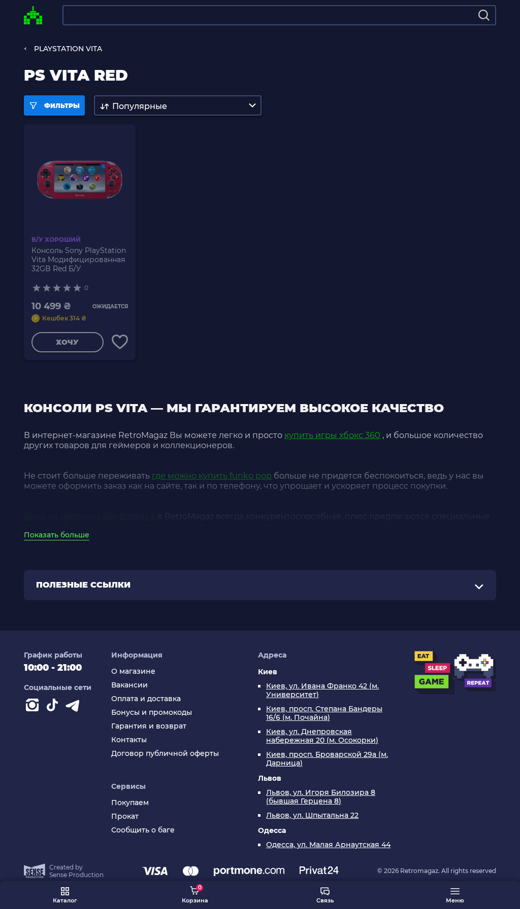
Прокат (125, 816)
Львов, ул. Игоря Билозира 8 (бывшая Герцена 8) (320, 797)
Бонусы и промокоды (151, 712)
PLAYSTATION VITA (68, 48)
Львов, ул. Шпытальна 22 (312, 815)
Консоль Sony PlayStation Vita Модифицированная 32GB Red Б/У (78, 259)
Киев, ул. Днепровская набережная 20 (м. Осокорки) (322, 736)
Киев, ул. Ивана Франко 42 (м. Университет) (322, 690)
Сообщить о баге (143, 830)
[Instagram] (34, 707)
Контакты (129, 740)
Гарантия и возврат (148, 726)
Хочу (67, 342)
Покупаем (130, 802)
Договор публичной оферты (165, 753)
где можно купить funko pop (212, 476)
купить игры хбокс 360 (332, 435)
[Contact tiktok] (54, 707)
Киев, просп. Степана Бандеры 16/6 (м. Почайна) (324, 713)
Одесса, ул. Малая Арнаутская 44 (328, 845)
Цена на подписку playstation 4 (89, 516)
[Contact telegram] (74, 707)
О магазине (133, 671)
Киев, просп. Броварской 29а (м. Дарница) (327, 759)
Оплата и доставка (146, 699)
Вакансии (129, 685)
